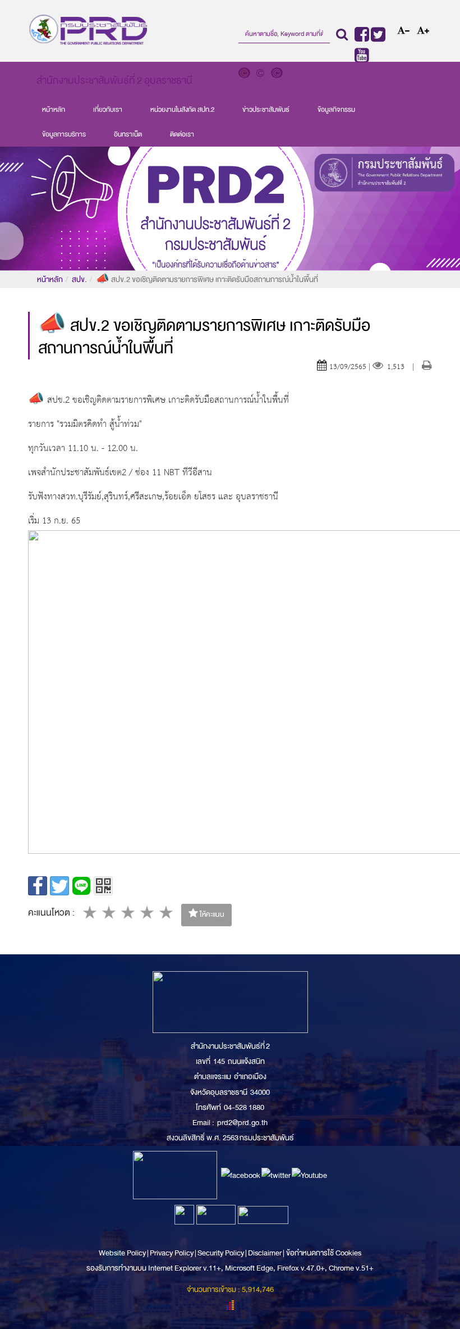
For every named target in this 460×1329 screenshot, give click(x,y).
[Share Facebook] (37, 885)
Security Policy (220, 1252)
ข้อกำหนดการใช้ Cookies (323, 1252)
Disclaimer (265, 1252)
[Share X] (59, 885)
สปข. (79, 279)
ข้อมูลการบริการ (64, 134)
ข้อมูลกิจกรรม (336, 109)
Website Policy (123, 1252)
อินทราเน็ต (128, 134)
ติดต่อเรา (182, 134)
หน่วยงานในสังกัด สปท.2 (182, 109)
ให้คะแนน (211, 914)
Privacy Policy (172, 1252)
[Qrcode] (103, 885)
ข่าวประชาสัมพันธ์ (265, 109)
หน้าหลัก (53, 109)
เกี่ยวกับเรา (107, 109)
